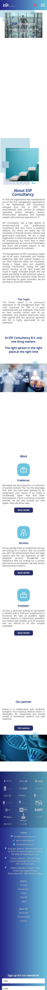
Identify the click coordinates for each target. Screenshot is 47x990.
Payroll (23, 897)
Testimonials (23, 916)
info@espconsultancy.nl (25, 836)
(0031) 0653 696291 (25, 840)
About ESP (23, 912)
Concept (23, 885)
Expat (23, 893)
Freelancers (23, 889)
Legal (23, 901)
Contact (23, 920)
